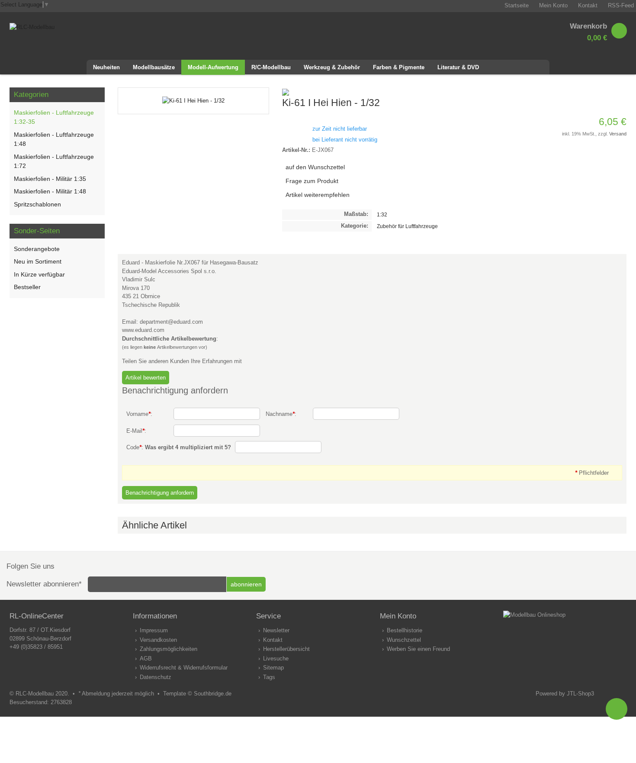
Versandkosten (158, 640)
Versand (617, 133)
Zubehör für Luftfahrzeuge (407, 226)
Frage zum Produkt (312, 180)
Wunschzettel (404, 640)
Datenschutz (155, 677)
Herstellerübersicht (286, 649)
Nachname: (281, 414)
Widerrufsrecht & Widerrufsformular (184, 667)
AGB (146, 658)
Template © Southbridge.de (197, 693)
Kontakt (273, 640)
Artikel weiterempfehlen (318, 194)
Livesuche (276, 658)
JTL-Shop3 (580, 693)
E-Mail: (136, 431)
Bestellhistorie (404, 630)
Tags (269, 677)
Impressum (154, 630)
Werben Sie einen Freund (418, 649)
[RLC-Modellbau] (32, 27)
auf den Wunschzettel (315, 167)
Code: (178, 447)
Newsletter (276, 630)
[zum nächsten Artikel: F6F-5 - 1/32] (619, 91)
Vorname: (139, 414)
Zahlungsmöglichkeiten (168, 649)
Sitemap (273, 667)
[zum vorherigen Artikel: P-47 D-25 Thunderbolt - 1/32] (609, 91)
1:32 (382, 214)
